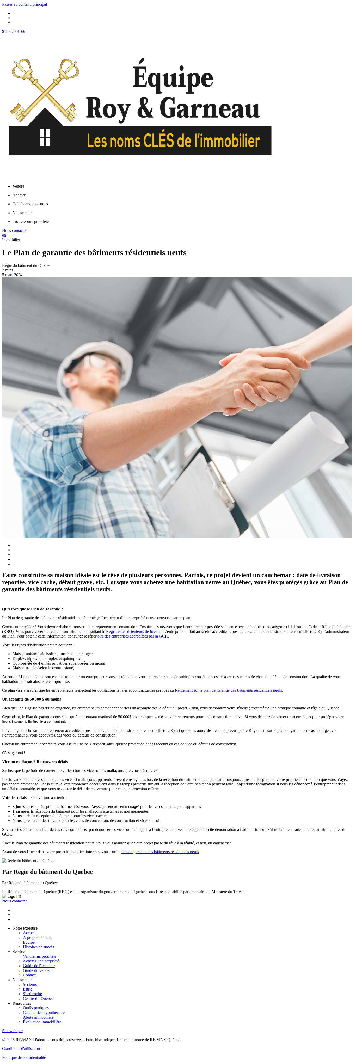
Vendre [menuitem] (18, 186)
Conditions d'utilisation (21, 1048)
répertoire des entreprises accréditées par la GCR (128, 636)
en (4, 235)
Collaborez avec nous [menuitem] (30, 204)
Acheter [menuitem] (19, 195)
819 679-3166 (13, 31)
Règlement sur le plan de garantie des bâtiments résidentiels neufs (228, 690)
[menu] (183, 186)
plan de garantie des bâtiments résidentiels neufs (159, 852)
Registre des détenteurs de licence (133, 631)
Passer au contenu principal (24, 4)
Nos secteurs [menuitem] (23, 213)
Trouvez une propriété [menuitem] (31, 221)
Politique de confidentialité (24, 1057)
